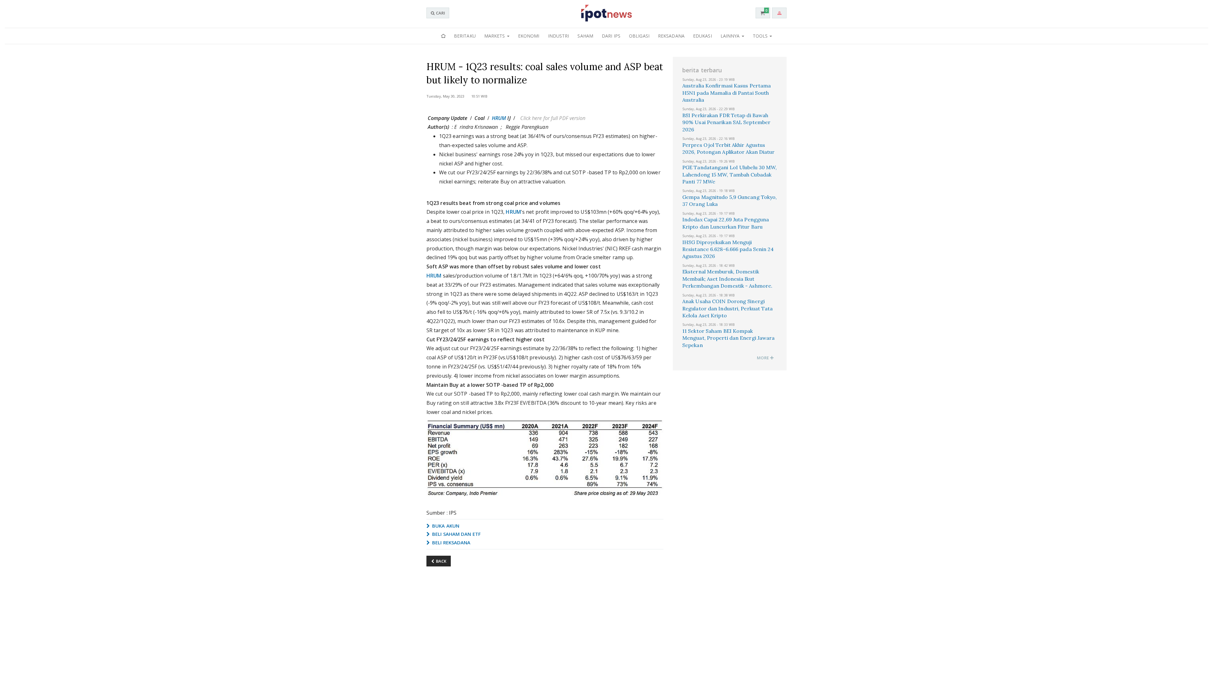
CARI (440, 13)
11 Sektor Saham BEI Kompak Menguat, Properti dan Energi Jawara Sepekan (728, 338)
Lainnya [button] (731, 36)
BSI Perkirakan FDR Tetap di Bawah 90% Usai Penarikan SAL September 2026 (726, 122)
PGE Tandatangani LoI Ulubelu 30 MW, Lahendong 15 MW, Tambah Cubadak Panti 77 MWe (729, 174)
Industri (558, 36)
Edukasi (702, 36)
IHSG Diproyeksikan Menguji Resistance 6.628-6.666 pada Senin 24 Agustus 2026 (728, 249)
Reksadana (671, 36)
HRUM (499, 118)
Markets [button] (495, 36)
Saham (585, 36)
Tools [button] (761, 36)
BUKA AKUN (445, 526)
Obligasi (639, 36)
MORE (763, 358)
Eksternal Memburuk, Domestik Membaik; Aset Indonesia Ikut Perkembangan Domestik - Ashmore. (727, 278)
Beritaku (465, 36)
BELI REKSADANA (451, 542)
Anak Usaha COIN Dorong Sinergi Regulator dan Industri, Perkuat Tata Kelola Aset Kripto (727, 308)
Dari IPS (611, 36)
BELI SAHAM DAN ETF (456, 534)
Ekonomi (529, 36)
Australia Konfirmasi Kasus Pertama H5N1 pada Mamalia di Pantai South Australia (726, 92)
